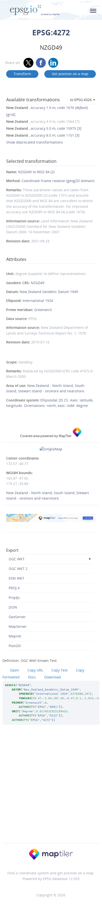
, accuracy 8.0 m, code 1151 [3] (42, 135)
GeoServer (17, 616)
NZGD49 (37, 282)
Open (14, 670)
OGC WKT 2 (18, 568)
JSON (13, 607)
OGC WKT (17, 559)
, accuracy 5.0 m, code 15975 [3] (43, 128)
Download (52, 677)
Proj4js (14, 597)
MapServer (18, 626)
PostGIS (15, 645)
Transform (22, 73)
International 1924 (38, 300)
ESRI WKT (16, 578)
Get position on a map (70, 73)
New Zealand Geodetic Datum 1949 (49, 291)
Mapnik (15, 636)
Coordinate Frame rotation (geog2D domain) (58, 180)
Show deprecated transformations (34, 142)
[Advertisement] (51, 790)
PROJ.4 (14, 588)
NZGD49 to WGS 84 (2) (36, 171)
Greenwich (43, 309)
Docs (32, 677)
